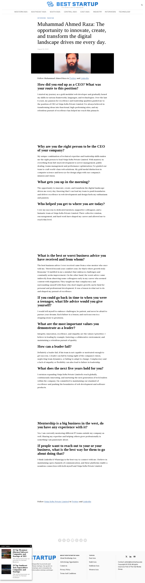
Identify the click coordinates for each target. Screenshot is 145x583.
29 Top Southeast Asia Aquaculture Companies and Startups (20, 569)
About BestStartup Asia (68, 558)
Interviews (41, 18)
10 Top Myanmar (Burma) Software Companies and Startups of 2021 (20, 553)
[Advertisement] (72, 130)
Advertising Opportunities (69, 562)
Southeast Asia (94, 566)
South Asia (92, 562)
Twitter (72, 78)
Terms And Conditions (68, 573)
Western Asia (94, 569)
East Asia (92, 558)
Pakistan (50, 18)
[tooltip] (59, 540)
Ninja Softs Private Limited (56, 501)
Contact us (63, 566)
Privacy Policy (65, 569)
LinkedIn (85, 78)
